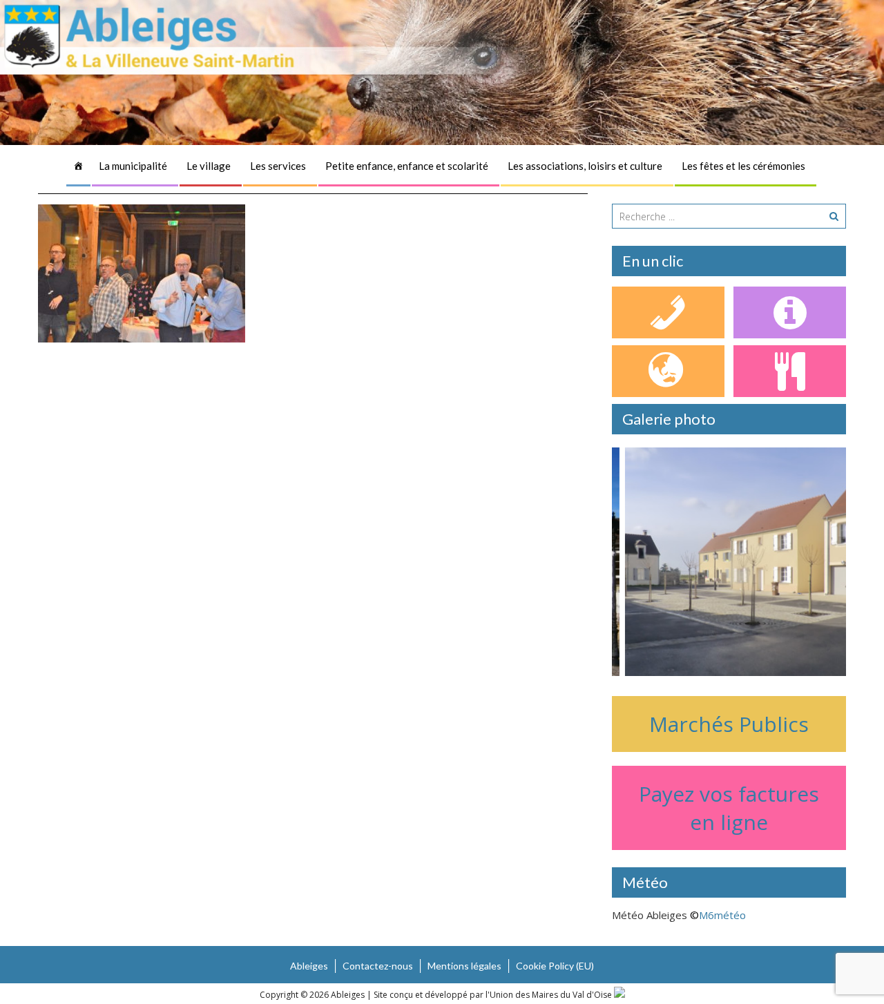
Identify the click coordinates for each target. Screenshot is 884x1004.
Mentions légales (464, 966)
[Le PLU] (668, 371)
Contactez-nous (378, 966)
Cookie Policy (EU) (555, 966)
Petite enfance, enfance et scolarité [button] (406, 166)
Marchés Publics (729, 724)
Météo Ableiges (649, 915)
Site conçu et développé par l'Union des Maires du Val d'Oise (493, 995)
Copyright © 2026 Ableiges (313, 995)
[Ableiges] (78, 165)
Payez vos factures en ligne (729, 808)
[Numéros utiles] (668, 312)
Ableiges (309, 966)
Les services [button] (278, 166)
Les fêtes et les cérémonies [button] (743, 166)
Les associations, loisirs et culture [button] (585, 166)
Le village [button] (208, 166)
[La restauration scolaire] (789, 371)
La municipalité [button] (133, 166)
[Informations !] (789, 312)
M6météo (722, 915)
